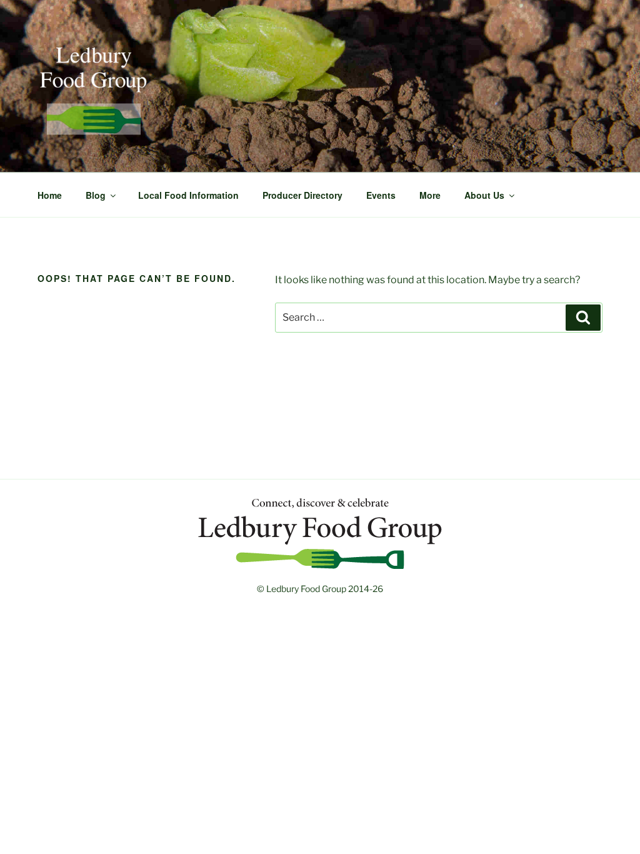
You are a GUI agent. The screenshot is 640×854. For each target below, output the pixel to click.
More (430, 195)
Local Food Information (188, 195)
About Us (484, 195)
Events (381, 195)
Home (50, 195)
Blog (96, 195)
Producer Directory (302, 195)
